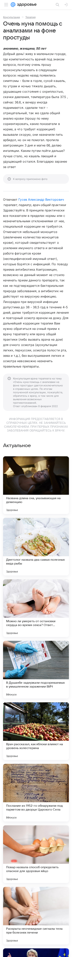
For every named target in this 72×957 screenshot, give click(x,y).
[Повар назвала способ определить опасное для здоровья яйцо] (36, 854)
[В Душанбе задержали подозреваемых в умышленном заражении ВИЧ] (36, 669)
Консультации (11, 17)
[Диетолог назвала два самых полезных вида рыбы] (36, 546)
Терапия (30, 17)
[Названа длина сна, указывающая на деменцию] (36, 485)
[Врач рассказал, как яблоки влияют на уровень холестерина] (36, 731)
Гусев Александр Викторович (41, 199)
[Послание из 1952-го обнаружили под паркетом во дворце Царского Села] (36, 792)
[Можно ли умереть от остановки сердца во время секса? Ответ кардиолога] (36, 608)
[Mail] (13, 4)
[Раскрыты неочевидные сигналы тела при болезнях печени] (36, 916)
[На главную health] (26, 4)
